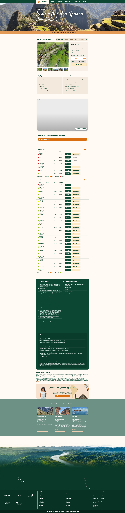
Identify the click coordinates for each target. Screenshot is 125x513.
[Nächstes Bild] (66, 54)
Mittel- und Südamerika (44, 35)
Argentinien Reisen (41, 495)
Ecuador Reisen (40, 501)
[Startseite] (38, 36)
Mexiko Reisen (68, 502)
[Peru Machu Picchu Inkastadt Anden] (60, 69)
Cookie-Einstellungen (73, 511)
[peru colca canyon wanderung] (66, 69)
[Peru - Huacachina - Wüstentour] (45, 69)
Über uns (19, 477)
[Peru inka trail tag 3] (39, 69)
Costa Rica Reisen (68, 495)
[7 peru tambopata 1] (50, 69)
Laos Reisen (95, 502)
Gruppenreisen (52, 35)
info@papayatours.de (87, 483)
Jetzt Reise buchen (79, 64)
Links (78, 511)
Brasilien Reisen (40, 498)
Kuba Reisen (67, 501)
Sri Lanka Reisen (95, 505)
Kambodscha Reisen (96, 501)
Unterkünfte (71, 39)
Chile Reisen (40, 499)
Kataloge (102, 495)
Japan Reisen (95, 499)
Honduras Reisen (68, 499)
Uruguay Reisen (40, 505)
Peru (58, 35)
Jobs (101, 501)
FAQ (76, 39)
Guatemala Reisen (68, 498)
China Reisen (95, 495)
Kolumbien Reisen (41, 502)
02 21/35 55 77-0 (86, 482)
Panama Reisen (68, 505)
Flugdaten (67, 154)
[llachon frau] (55, 69)
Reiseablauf (66, 39)
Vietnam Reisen (95, 508)
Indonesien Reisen (95, 498)
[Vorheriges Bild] (39, 54)
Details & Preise (59, 39)
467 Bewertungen (73, 32)
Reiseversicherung (81, 39)
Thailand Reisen (95, 506)
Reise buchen (76, 154)
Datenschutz (67, 511)
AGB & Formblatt (61, 511)
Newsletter (102, 498)
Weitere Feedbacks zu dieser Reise (42, 431)
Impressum (56, 511)
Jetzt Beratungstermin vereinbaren (62, 395)
